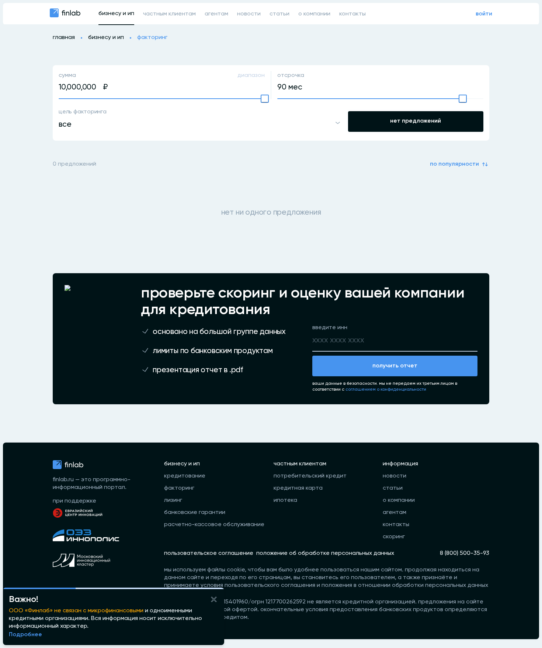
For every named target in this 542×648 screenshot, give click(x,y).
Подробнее (25, 635)
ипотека (285, 500)
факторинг (179, 488)
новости (249, 14)
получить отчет (394, 366)
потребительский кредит (310, 476)
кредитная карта (298, 488)
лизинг (173, 500)
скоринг (394, 537)
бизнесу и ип (116, 14)
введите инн (329, 328)
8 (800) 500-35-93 (464, 553)
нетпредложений (415, 121)
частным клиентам (169, 14)
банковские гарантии (194, 512)
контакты (352, 14)
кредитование (184, 476)
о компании (314, 14)
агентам (216, 14)
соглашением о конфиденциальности (385, 389)
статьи (279, 14)
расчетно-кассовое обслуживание (214, 525)
